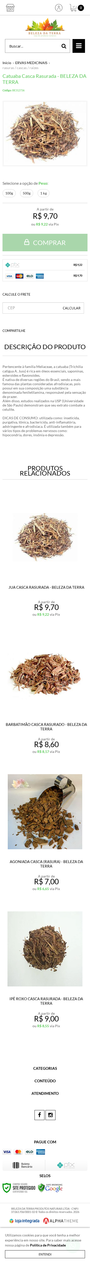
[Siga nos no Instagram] (51, 1115)
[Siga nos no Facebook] (39, 1115)
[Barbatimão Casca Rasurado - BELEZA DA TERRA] (45, 696)
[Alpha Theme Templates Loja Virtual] (60, 1221)
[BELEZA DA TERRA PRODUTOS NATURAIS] (45, 27)
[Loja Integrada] (25, 1221)
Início (6, 63)
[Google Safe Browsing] (50, 1187)
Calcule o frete (16, 294)
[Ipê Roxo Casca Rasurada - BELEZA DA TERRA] (45, 970)
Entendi (45, 1254)
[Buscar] (64, 46)
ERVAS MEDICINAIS (31, 63)
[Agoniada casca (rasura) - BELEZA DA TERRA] (45, 833)
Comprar (49, 243)
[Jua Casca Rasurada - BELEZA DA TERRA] (45, 559)
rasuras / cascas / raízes (20, 68)
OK (71, 308)
